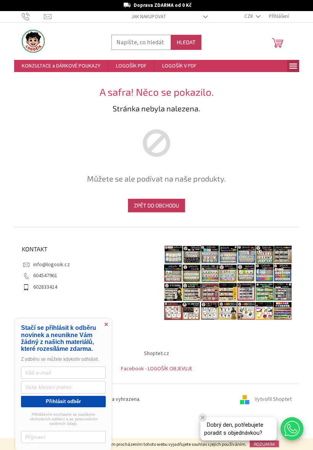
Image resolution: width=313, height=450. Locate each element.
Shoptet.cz (156, 353)
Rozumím (264, 444)
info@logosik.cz (51, 264)
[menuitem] (61, 66)
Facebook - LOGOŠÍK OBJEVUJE (156, 369)
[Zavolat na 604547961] (33, 16)
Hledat (186, 42)
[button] (292, 428)
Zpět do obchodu (156, 205)
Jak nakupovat (148, 16)
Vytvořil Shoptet (273, 399)
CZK (249, 16)
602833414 (45, 287)
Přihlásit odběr (63, 401)
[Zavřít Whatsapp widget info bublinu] (202, 417)
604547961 (45, 276)
